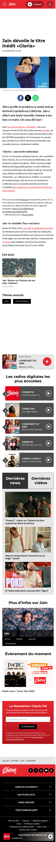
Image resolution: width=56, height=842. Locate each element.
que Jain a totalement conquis (38, 228)
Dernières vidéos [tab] (40, 480)
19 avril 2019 (27, 214)
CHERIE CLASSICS (31, 458)
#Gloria (24, 199)
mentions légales (37, 737)
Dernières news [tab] (15, 480)
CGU (19, 823)
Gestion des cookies (28, 829)
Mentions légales (40, 820)
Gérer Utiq (42, 826)
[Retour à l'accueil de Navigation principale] (12, 4)
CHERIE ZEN (28, 408)
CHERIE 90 (27, 441)
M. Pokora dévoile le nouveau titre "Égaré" (27, 590)
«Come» (6, 241)
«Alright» (46, 130)
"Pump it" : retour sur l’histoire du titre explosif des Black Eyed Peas (24, 521)
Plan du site (13, 820)
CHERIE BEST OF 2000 (27, 362)
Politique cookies (32, 823)
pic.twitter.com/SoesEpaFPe (14, 211)
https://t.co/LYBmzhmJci (23, 208)
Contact (25, 820)
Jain (6, 633)
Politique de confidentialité (21, 826)
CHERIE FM (28, 392)
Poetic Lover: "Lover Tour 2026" (18, 691)
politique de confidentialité (15, 739)
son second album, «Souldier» (21, 126)
